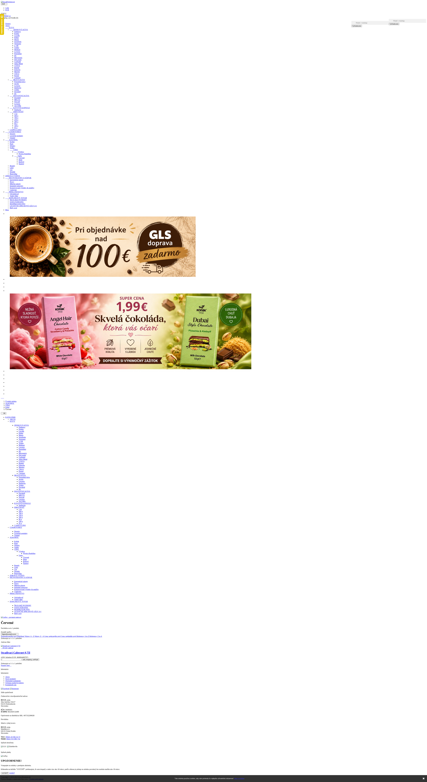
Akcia (7, 26)
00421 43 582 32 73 (13, 737)
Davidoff (17, 92)
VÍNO (14, 150)
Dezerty (12, 134)
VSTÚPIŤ (5, 773)
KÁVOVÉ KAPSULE (20, 108)
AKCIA (13, 419)
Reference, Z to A (96, 636)
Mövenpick (18, 58)
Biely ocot (13, 208)
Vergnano (17, 44)
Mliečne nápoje (15, 184)
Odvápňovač (14, 194)
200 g (16, 122)
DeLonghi (17, 60)
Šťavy (12, 182)
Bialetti (16, 68)
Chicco (16, 74)
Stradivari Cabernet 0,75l (15, 652)
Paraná (16, 76)
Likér (12, 168)
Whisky (12, 146)
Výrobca (19, 152)
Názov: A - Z (30, 636)
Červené (22, 158)
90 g (15, 124)
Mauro (16, 40)
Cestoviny (13, 190)
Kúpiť (30, 659)
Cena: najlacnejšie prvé (52, 636)
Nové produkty (10, 679)
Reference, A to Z (83, 636)
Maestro (17, 72)
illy (15, 56)
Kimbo (16, 34)
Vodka (12, 148)
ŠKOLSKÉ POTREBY (18, 200)
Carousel (17, 78)
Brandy (12, 166)
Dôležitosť (21, 636)
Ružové (21, 162)
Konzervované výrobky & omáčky (22, 188)
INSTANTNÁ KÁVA (19, 96)
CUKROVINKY (13, 132)
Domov (8, 24)
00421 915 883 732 (13, 739)
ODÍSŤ (12, 773)
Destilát (12, 172)
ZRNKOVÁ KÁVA (19, 30)
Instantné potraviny (16, 186)
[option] (215, 214)
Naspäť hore (6, 665)
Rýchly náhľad (7, 648)
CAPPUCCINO (15, 130)
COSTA (17, 66)
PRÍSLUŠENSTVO (14, 192)
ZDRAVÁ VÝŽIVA (12, 176)
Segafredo (17, 42)
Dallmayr (17, 32)
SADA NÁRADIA (17, 202)
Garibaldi (17, 62)
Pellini (16, 38)
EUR (7, 10)
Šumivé (21, 164)
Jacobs (16, 84)
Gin (11, 170)
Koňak (12, 142)
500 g (16, 116)
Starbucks (17, 88)
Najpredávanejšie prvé (10, 634)
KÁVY (9, 28)
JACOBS (17, 106)
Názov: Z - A (39, 636)
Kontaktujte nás (10, 685)
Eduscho (17, 70)
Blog (7, 210)
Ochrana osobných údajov (14, 683)
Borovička (13, 174)
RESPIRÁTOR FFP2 (17, 204)
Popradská (18, 54)
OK (3, 413)
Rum (11, 144)
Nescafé (17, 102)
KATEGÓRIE (10, 417)
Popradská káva (19, 82)
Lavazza (17, 52)
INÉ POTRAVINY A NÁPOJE (18, 178)
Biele (20, 160)
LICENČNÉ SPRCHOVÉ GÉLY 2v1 (23, 206)
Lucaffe (17, 36)
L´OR (16, 46)
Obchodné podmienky (13, 681)
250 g (16, 120)
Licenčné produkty (16, 136)
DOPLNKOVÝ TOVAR (16, 198)
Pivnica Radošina (25, 154)
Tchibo (16, 48)
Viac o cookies (239, 778)
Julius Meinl (18, 64)
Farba (18, 156)
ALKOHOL (11, 140)
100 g (16, 126)
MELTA (17, 100)
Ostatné (12, 138)
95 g (15, 128)
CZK (7, 8)
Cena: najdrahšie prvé (69, 636)
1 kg (15, 114)
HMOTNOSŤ (16, 112)
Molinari (17, 50)
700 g (16, 118)
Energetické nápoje (16, 180)
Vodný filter (14, 196)
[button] (2, 398)
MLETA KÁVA (17, 80)
